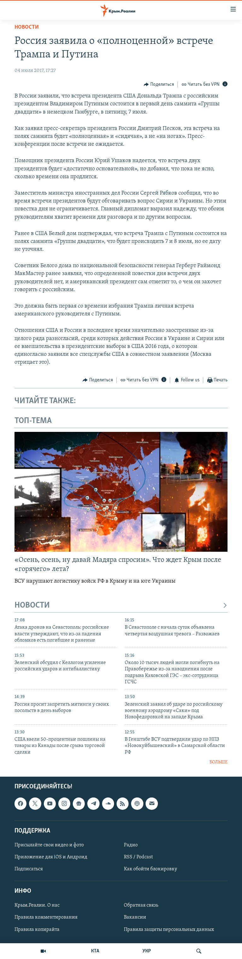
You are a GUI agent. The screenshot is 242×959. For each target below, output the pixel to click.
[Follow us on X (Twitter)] (35, 803)
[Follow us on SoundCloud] (108, 803)
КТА (95, 951)
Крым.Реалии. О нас (37, 905)
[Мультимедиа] (43, 951)
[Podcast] (137, 803)
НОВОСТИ (32, 605)
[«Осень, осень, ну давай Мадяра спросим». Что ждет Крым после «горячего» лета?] (121, 492)
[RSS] (123, 803)
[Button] (159, 84)
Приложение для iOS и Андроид (50, 857)
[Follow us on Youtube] (50, 803)
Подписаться (28, 869)
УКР (146, 951)
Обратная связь (141, 905)
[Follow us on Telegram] (93, 803)
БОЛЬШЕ (219, 762)
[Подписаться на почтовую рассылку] (152, 803)
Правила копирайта (37, 929)
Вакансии (135, 917)
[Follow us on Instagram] (64, 803)
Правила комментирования (46, 917)
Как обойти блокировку (150, 869)
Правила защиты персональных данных (169, 929)
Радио (131, 844)
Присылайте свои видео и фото (49, 844)
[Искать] (198, 951)
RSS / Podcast (138, 857)
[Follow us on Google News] (79, 803)
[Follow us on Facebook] (20, 803)
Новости (26, 27)
